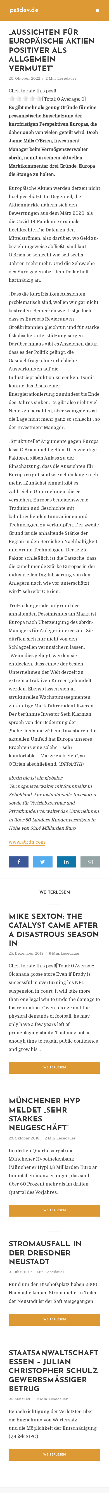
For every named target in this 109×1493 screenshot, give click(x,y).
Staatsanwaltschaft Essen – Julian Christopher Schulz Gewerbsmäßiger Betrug (53, 1371)
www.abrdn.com (27, 842)
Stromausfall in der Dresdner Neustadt (45, 1253)
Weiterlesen (54, 1067)
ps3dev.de (24, 10)
